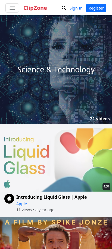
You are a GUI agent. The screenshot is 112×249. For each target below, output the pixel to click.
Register (96, 8)
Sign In (76, 8)
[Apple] (9, 203)
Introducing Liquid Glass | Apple (51, 197)
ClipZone (35, 7)
